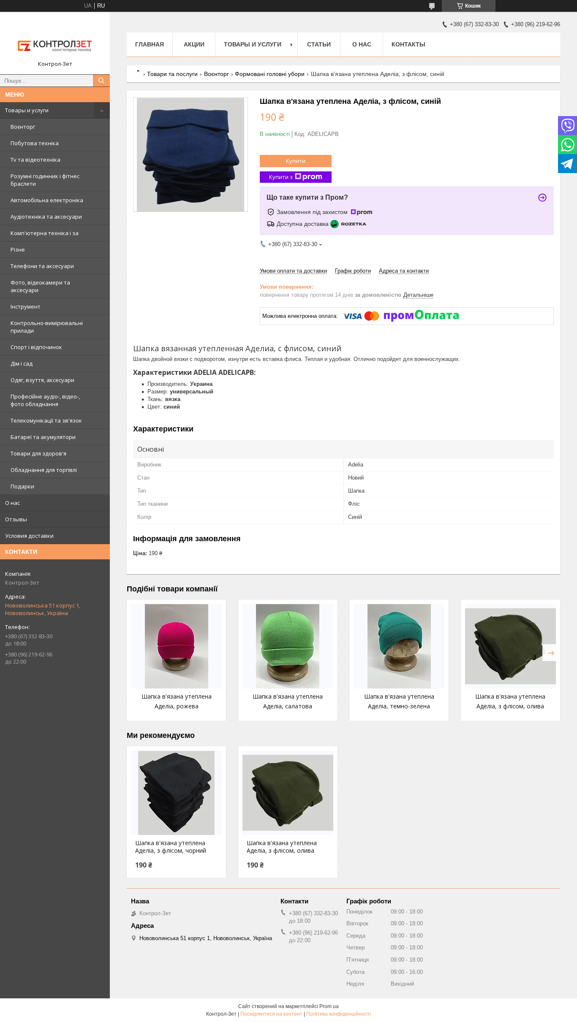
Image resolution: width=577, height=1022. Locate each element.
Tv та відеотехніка (35, 159)
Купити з (281, 177)
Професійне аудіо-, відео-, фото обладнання (45, 400)
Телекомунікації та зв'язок (46, 420)
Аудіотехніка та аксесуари (46, 216)
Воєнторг (23, 126)
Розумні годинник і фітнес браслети (45, 179)
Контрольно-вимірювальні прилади (47, 326)
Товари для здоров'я (38, 453)
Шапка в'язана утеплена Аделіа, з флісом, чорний (170, 846)
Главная (149, 44)
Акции (194, 44)
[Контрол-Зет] (54, 39)
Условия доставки (29, 535)
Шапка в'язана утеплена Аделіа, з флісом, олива (282, 846)
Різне (18, 249)
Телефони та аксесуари (42, 266)
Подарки (22, 486)
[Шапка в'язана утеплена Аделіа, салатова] (287, 646)
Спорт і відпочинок (36, 347)
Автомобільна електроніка (47, 200)
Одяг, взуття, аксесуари (42, 380)
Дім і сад (22, 363)
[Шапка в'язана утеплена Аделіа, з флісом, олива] (510, 646)
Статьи (319, 44)
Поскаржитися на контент (271, 1014)
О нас (12, 503)
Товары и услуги (27, 110)
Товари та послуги (172, 73)
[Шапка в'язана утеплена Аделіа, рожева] (176, 646)
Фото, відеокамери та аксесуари (40, 286)
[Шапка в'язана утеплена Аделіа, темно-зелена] (399, 646)
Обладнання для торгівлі (44, 470)
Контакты (408, 44)
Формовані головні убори (270, 73)
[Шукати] (101, 80)
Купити (295, 161)
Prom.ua (329, 1006)
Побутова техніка (35, 143)
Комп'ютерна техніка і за (45, 233)
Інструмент (26, 306)
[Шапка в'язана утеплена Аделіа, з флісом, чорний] (176, 793)
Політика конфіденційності (338, 1014)
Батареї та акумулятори (43, 437)
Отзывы (16, 519)
